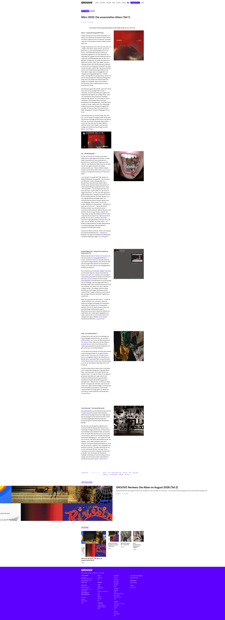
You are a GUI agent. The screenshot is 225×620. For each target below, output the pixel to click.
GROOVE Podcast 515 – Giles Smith (125, 544)
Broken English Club (116, 472)
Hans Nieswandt (113, 474)
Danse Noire (135, 472)
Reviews (85, 11)
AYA (109, 472)
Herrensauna (84, 342)
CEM (130, 472)
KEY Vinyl (87, 41)
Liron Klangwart (103, 237)
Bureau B (99, 430)
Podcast (122, 546)
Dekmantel (105, 474)
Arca (82, 225)
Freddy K (95, 39)
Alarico (104, 472)
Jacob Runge (89, 129)
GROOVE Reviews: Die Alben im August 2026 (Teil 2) (147, 487)
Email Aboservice (85, 594)
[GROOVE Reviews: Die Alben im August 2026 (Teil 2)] (56, 503)
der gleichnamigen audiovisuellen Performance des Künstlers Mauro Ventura (94, 355)
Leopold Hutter (100, 319)
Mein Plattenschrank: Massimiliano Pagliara (137, 545)
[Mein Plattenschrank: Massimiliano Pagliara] (138, 536)
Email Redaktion (85, 592)
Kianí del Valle (94, 361)
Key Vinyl (127, 474)
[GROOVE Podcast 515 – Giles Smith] (126, 536)
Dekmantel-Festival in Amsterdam (98, 256)
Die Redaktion (90, 22)
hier (128, 28)
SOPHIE (103, 214)
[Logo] (86, 3)
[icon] (143, 3)
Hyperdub (121, 474)
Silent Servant (88, 279)
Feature (134, 549)
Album (92, 11)
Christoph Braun (85, 393)
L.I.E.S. (93, 275)
